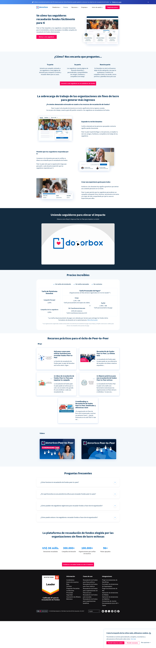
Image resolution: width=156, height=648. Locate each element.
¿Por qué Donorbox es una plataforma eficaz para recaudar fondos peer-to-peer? (68, 494)
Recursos (74, 7)
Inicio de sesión (96, 7)
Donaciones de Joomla (109, 601)
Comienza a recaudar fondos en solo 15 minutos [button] (78, 564)
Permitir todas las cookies (115, 643)
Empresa (84, 7)
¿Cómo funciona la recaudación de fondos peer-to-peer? (60, 482)
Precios (65, 7)
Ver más (133, 639)
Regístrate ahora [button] (112, 7)
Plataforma (55, 7)
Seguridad (69, 595)
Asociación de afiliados (73, 597)
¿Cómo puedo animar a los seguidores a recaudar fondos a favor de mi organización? (69, 517)
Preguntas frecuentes (72, 588)
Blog (67, 584)
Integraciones (107, 576)
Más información (92, 320)
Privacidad (69, 592)
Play (78, 244)
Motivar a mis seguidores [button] (46, 37)
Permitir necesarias (132, 643)
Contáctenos (70, 580)
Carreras (69, 586)
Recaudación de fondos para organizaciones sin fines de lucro (90, 590)
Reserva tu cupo (116, 2)
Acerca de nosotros (72, 582)
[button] (57, 462)
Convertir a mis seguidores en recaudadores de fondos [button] (78, 83)
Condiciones (70, 590)
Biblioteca (69, 599)
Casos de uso (87, 576)
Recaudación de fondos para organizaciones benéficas (90, 601)
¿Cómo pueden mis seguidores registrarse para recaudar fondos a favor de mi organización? (72, 506)
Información (70, 576)
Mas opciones (145, 642)
